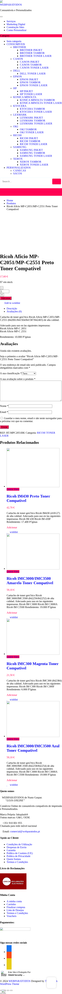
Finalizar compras (16, 907)
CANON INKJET (29, 61)
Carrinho (11, 904)
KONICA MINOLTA (24, 97)
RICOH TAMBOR (30, 141)
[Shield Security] (3, 991)
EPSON (17, 76)
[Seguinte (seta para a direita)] (4, 993)
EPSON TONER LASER (33, 85)
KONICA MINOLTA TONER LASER (41, 103)
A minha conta (14, 901)
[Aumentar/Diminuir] (11, 990)
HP (15, 88)
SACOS (17, 173)
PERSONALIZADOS (19, 167)
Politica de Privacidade (18, 856)
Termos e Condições (17, 862)
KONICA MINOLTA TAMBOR (37, 100)
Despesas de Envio (16, 847)
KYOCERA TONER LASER (36, 111)
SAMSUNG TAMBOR (32, 153)
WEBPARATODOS (11, 4)
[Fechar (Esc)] (1, 990)
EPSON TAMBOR (30, 82)
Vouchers (11, 916)
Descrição (12, 308)
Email (4, 412)
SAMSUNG (19, 147)
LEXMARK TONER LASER (36, 123)
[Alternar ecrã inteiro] (8, 990)
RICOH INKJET (29, 138)
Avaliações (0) (14, 311)
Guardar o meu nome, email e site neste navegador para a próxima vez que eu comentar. (31, 420)
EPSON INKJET (29, 79)
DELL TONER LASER (33, 73)
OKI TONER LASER (32, 132)
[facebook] (9, 964)
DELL (16, 70)
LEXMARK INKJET (31, 117)
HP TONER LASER (31, 94)
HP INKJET (26, 91)
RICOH (17, 135)
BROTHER (19, 47)
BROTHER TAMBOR (32, 53)
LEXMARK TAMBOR (32, 120)
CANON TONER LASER (34, 67)
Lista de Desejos (15, 910)
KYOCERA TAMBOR (32, 108)
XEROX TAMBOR (30, 161)
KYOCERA (19, 105)
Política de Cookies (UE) (20, 853)
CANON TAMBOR (31, 64)
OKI (15, 126)
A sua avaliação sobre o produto (17, 379)
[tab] (34, 308)
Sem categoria (14, 41)
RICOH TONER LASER (33, 144)
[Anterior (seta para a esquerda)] (1, 993)
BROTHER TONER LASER (36, 56)
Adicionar (5, 298)
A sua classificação (11, 373)
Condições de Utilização (19, 844)
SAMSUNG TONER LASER (36, 155)
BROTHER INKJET (31, 50)
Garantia (11, 850)
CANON (18, 58)
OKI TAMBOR (28, 129)
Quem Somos (14, 859)
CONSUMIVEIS (16, 44)
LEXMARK (20, 114)
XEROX (18, 158)
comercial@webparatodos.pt (25, 831)
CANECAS (19, 170)
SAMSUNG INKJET (31, 150)
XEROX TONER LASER (34, 164)
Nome (4, 406)
